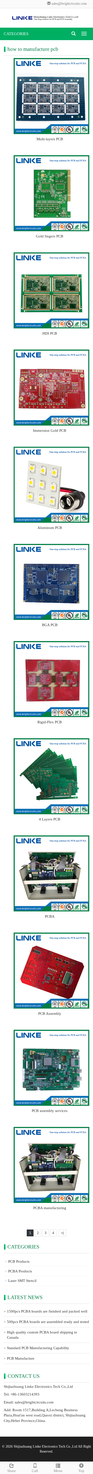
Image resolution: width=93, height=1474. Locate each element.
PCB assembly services (49, 1111)
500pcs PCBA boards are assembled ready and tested (48, 1322)
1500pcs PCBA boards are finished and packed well (47, 1311)
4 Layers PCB (49, 819)
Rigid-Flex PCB (49, 722)
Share (11, 1471)
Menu (58, 1471)
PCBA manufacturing (49, 1208)
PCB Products (19, 1261)
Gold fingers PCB (49, 236)
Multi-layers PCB (49, 139)
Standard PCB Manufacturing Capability (38, 1348)
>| (62, 1233)
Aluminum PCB (49, 528)
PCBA (50, 916)
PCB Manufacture (20, 1358)
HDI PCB (49, 333)
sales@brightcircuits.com (69, 3)
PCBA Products (20, 1271)
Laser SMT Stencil (22, 1281)
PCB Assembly (49, 1014)
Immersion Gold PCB (49, 431)
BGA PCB (50, 625)
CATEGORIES (16, 34)
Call (35, 1471)
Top (81, 1471)
